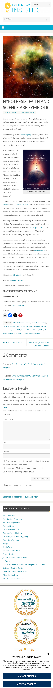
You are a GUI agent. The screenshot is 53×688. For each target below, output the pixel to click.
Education (13, 326)
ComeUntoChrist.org (11, 540)
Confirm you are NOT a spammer (19, 485)
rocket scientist (18, 333)
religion (46, 330)
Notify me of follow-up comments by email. (24, 468)
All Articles (24, 112)
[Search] (47, 19)
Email (6, 451)
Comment (8, 419)
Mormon (23, 330)
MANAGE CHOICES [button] (27, 676)
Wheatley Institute (10, 575)
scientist (31, 333)
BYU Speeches (9, 515)
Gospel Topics (9, 554)
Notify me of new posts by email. (20, 472)
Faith (32, 112)
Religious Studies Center (13, 568)
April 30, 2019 (10, 112)
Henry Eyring (21, 326)
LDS (18, 330)
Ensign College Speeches (13, 578)
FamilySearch (8, 547)
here (5, 407)
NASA (41, 330)
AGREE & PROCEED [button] (26, 684)
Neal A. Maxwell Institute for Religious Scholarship (24, 564)
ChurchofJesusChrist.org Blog (15, 536)
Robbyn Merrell (8, 333)
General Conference (11, 550)
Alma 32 (16, 323)
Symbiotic (37, 333)
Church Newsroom (11, 529)
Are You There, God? (12, 342)
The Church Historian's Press (15, 571)
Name (6, 442)
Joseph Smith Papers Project (15, 557)
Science (25, 333)
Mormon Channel (16, 280)
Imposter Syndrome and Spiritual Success (39, 344)
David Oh (6, 326)
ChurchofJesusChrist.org (38, 323)
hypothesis (29, 326)
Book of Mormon (24, 323)
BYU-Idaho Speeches (11, 522)
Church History (9, 526)
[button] (47, 654)
